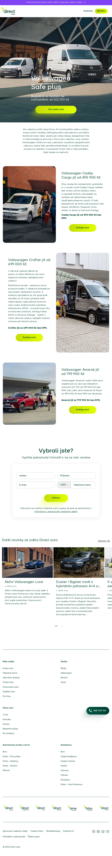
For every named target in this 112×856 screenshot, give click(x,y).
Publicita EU (68, 831)
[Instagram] (93, 834)
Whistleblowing (53, 831)
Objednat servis (10, 673)
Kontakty (88, 11)
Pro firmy (7, 696)
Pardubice (65, 780)
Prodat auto (8, 682)
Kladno (64, 766)
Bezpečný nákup (10, 729)
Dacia (63, 682)
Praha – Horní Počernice (71, 785)
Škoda (64, 668)
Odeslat (56, 498)
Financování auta (10, 687)
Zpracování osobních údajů (15, 831)
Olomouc (65, 770)
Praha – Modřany (10, 761)
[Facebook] (103, 834)
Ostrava (64, 775)
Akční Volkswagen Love (24, 582)
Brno (5, 752)
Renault (64, 678)
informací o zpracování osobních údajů (55, 512)
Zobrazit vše (104, 541)
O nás (5, 715)
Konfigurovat (82, 228)
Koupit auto (8, 668)
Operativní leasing (11, 678)
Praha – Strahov (10, 766)
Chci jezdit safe (56, 109)
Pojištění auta (9, 692)
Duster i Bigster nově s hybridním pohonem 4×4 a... (78, 584)
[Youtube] (107, 834)
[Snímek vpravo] (62, 626)
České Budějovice (69, 757)
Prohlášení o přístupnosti (14, 837)
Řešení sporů (34, 837)
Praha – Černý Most (11, 757)
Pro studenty (8, 733)
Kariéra (6, 724)
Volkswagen (66, 673)
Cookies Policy (36, 831)
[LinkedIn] (98, 834)
